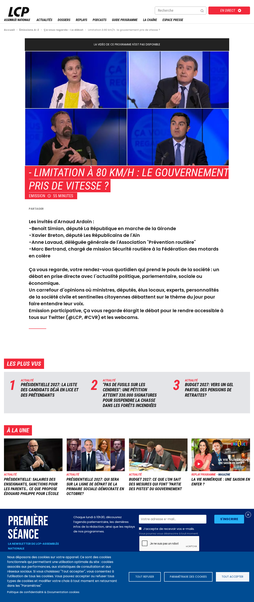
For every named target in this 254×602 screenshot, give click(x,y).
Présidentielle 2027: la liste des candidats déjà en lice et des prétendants (49, 390)
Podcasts (99, 20)
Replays (81, 20)
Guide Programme (125, 20)
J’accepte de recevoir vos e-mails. (168, 531)
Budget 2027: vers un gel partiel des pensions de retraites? (209, 390)
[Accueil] (17, 20)
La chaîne (150, 20)
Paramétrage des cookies (188, 577)
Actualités (44, 20)
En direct (227, 10)
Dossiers (64, 20)
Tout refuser (144, 577)
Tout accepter (232, 577)
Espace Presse (173, 20)
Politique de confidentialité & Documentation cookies (43, 592)
